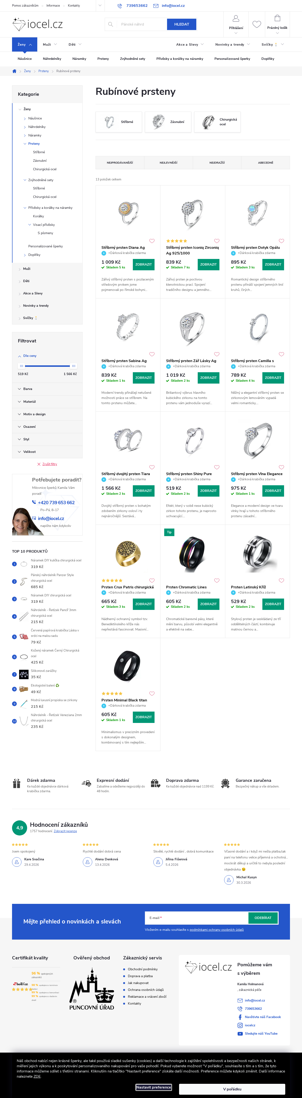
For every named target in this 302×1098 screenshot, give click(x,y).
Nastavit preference (153, 1087)
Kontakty (74, 6)
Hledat (181, 24)
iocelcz (250, 1025)
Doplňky (34, 255)
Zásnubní (39, 160)
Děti (26, 281)
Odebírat (263, 918)
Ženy (27, 109)
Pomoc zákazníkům (25, 6)
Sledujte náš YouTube (261, 1033)
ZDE (37, 1076)
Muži (26, 269)
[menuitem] (24, 44)
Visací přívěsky (44, 225)
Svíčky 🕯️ (30, 318)
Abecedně (265, 163)
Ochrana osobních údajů (146, 990)
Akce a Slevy (32, 293)
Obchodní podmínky (143, 969)
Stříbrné (39, 152)
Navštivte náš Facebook (263, 1017)
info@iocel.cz (255, 1000)
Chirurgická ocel (44, 169)
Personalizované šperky (45, 246)
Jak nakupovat (138, 983)
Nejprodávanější (120, 163)
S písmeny (45, 233)
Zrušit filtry (49, 464)
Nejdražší (217, 163)
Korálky (38, 216)
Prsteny (34, 143)
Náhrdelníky (37, 127)
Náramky (34, 135)
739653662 (253, 1008)
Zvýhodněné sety (40, 180)
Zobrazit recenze (65, 831)
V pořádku (232, 1089)
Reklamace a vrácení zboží (147, 997)
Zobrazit (143, 264)
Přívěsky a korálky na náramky (50, 208)
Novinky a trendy (36, 305)
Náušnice (35, 118)
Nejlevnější (168, 163)
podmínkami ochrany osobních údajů (217, 929)
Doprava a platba (140, 976)
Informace (53, 6)
